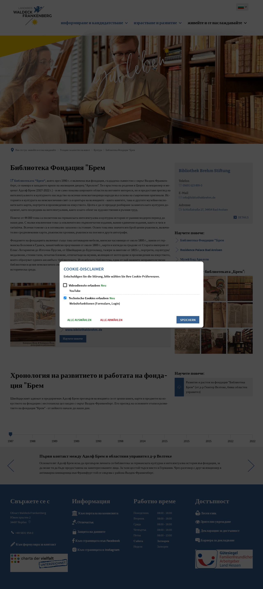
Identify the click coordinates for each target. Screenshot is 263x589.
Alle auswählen (79, 320)
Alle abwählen (111, 320)
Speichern (188, 320)
